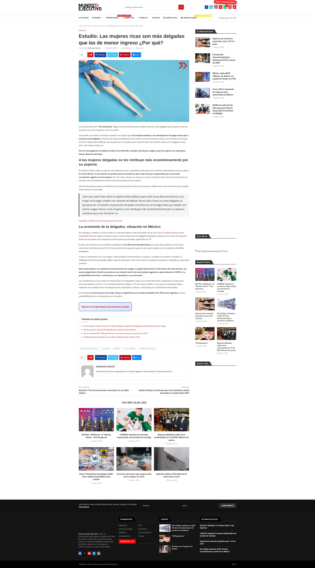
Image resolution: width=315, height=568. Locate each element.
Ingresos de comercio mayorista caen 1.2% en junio (224, 41)
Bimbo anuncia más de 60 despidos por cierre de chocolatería (110, 329)
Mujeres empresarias (147, 348)
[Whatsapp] (225, 7)
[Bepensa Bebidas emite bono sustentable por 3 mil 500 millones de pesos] (171, 419)
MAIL (132, 541)
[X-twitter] (84, 553)
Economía (96, 18)
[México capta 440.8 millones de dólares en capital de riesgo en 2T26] (202, 77)
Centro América (144, 532)
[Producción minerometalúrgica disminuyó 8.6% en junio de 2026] (202, 58)
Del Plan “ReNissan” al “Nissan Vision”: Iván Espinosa (204, 286)
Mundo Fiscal (171, 18)
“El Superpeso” (201, 343)
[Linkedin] (94, 553)
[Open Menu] (234, 7)
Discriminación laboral (89, 348)
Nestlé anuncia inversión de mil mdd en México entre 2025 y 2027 (112, 337)
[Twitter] (211, 7)
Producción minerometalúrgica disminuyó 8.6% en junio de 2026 (224, 59)
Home (234, 564)
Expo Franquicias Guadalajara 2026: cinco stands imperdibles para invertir (96, 477)
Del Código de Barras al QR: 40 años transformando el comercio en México (226, 317)
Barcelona (142, 529)
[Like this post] (91, 54)
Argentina (123, 525)
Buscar (181, 7)
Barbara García (94, 48)
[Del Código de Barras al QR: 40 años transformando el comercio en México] (226, 304)
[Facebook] (206, 7)
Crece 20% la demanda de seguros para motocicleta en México (223, 92)
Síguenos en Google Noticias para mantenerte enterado (105, 307)
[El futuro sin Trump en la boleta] (164, 549)
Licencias (143, 18)
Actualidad (84, 18)
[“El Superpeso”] (204, 333)
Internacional (113, 17)
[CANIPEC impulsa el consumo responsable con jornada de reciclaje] (134, 419)
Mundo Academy (190, 17)
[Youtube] (220, 7)
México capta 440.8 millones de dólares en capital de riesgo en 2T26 (224, 76)
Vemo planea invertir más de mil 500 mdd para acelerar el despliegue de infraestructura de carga (125, 326)
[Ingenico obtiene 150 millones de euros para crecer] (171, 458)
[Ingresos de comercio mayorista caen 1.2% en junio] (202, 42)
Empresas (116, 348)
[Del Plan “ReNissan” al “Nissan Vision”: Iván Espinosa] (96, 419)
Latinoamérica (125, 536)
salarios (139, 138)
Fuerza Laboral (130, 348)
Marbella (122, 532)
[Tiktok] (230, 7)
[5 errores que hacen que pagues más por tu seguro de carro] (134, 458)
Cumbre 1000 (129, 18)
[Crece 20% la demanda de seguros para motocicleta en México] (202, 93)
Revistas (156, 18)
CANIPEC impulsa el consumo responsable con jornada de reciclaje (226, 287)
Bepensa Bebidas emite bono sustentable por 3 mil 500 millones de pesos (171, 437)
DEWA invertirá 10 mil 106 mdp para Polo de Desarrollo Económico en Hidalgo (223, 109)
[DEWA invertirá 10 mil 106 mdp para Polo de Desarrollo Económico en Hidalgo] (202, 109)
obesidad (98, 189)
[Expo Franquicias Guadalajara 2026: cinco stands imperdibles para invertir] (96, 458)
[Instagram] (216, 7)
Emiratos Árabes (125, 529)
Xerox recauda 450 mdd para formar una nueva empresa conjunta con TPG (115, 333)
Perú (140, 525)
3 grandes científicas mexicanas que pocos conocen (100, 220)
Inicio (81, 26)
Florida (141, 536)
